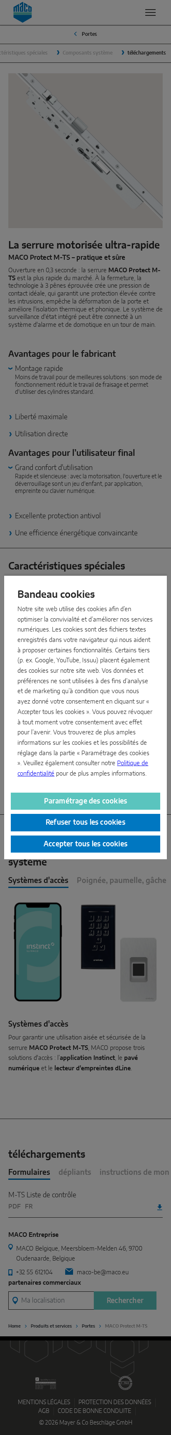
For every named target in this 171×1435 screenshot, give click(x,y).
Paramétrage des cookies (85, 801)
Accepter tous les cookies (85, 844)
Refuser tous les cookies (85, 822)
